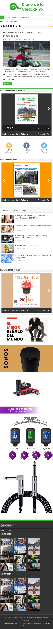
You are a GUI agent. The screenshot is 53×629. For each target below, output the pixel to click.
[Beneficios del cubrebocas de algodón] (7, 248)
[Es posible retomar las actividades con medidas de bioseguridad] (7, 258)
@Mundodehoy (7, 525)
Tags (24, 211)
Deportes (28, 39)
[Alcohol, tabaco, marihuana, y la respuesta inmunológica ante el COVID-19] (7, 219)
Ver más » (7, 84)
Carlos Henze (8, 623)
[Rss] (24, 620)
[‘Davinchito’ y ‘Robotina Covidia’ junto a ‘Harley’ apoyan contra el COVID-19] (7, 239)
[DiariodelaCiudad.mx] (27, 6)
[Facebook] (26, 620)
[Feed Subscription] (52, 27)
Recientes (15, 211)
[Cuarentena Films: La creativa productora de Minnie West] (7, 229)
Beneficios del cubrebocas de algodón (28, 245)
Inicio (4, 22)
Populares (5, 211)
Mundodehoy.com (14, 617)
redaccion (7, 39)
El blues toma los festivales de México (17, 17)
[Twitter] (29, 620)
